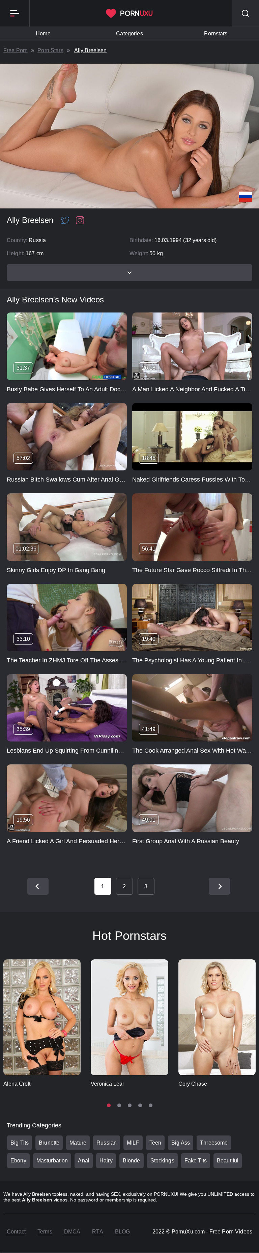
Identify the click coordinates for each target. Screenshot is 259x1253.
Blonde (131, 1160)
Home (43, 33)
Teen (155, 1143)
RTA (97, 1231)
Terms (44, 1231)
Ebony (18, 1160)
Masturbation (52, 1160)
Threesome (214, 1143)
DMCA (72, 1231)
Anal (83, 1160)
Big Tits (19, 1143)
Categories (129, 33)
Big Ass (180, 1143)
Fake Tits (195, 1160)
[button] (109, 1105)
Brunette (49, 1143)
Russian (106, 1143)
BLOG (122, 1231)
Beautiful (227, 1160)
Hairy (106, 1160)
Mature (77, 1143)
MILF (133, 1143)
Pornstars (215, 33)
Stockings (162, 1160)
